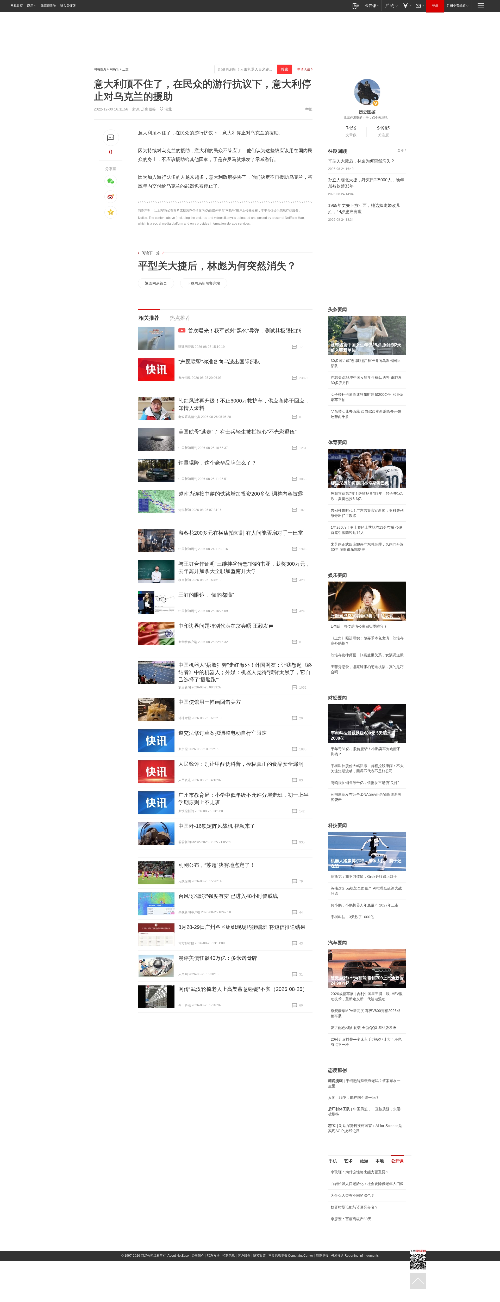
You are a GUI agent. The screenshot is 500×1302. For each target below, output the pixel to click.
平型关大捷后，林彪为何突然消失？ (217, 265)
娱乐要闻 (337, 575)
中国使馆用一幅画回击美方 (209, 702)
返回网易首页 (156, 283)
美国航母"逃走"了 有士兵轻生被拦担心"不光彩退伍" (237, 432)
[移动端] (356, 5)
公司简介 (198, 1255)
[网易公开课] (372, 5)
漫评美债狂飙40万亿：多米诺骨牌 (217, 958)
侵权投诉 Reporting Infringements (355, 1255)
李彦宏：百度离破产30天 (351, 1219)
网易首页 (16, 6)
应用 (30, 6)
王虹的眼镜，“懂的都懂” (206, 595)
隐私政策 (259, 1255)
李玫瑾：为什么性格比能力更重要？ (360, 1172)
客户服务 (244, 1255)
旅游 (364, 1161)
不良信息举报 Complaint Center (290, 1255)
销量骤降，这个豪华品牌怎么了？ (217, 463)
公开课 (397, 1161)
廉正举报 (322, 1255)
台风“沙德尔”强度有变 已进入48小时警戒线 (228, 896)
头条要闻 (337, 309)
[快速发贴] (111, 137)
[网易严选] (390, 5)
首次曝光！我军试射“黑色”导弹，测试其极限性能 (244, 331)
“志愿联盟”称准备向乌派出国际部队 (219, 362)
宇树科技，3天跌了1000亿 (352, 917)
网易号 (114, 69)
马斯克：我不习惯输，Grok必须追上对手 (364, 876)
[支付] (406, 5)
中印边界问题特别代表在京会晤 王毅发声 (226, 626)
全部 (400, 150)
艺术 (348, 1161)
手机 (333, 1161)
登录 (435, 6)
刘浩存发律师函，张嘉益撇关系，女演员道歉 (367, 655)
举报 (308, 109)
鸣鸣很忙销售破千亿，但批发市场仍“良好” (365, 783)
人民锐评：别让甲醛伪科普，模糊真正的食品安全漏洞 (240, 764)
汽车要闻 (337, 942)
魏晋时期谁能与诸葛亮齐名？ (354, 1207)
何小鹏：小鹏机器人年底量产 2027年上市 (364, 905)
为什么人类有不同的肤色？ (352, 1195)
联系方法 (213, 1255)
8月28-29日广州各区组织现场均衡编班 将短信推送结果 (241, 927)
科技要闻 (337, 825)
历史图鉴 (148, 109)
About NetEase (178, 1255)
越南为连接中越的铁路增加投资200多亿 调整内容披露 (240, 494)
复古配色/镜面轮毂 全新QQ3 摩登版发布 (363, 1028)
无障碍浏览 (48, 6)
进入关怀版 (68, 6)
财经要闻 (337, 697)
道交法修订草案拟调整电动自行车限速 (222, 733)
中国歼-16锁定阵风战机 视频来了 (216, 826)
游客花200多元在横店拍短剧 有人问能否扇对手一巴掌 (240, 533)
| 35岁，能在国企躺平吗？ (353, 1097)
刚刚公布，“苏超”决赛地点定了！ (216, 865)
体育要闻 (337, 442)
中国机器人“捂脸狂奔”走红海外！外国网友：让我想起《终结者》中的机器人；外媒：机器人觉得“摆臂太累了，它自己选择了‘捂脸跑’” (245, 672)
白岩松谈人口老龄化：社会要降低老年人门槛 (367, 1184)
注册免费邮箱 (456, 6)
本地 (380, 1161)
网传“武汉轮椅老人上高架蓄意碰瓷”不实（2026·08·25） (243, 989)
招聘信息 (228, 1255)
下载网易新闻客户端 (203, 283)
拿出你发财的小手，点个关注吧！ (367, 117)
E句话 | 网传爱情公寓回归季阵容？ (359, 626)
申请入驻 (303, 69)
